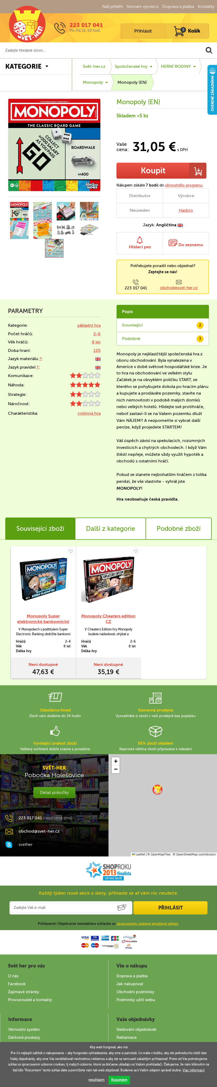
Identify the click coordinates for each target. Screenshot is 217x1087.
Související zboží (40, 528)
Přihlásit (143, 31)
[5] (85, 385)
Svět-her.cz (94, 66)
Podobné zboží (179, 528)
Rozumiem (119, 1080)
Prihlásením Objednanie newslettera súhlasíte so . (108, 924)
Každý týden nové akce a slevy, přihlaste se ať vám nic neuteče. (108, 893)
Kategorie (23, 66)
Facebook (17, 984)
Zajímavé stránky (23, 991)
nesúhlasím (96, 1080)
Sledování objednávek (136, 1029)
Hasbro (186, 210)
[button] (157, 790)
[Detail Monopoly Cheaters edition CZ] (108, 580)
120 (97, 350)
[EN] (98, 358)
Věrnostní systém (24, 1029)
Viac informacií (194, 1070)
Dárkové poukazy (24, 1037)
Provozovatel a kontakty (30, 999)
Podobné (161, 338)
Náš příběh (112, 6)
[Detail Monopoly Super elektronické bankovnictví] (43, 580)
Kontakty (206, 6)
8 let (96, 341)
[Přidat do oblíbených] (71, 551)
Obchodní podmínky (135, 991)
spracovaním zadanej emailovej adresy (148, 924)
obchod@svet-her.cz (179, 287)
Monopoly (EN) (132, 82)
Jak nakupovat (129, 984)
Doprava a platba (178, 6)
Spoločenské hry (131, 66)
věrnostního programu (183, 185)
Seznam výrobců (142, 6)
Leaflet (140, 854)
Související (161, 325)
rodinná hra (89, 413)
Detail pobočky (54, 792)
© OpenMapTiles (158, 854)
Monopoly (93, 82)
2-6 (97, 333)
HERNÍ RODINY (176, 66)
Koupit (153, 170)
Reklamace (126, 1037)
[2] (85, 376)
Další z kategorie (110, 528)
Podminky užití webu (135, 999)
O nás (13, 976)
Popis (127, 311)
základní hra (89, 325)
